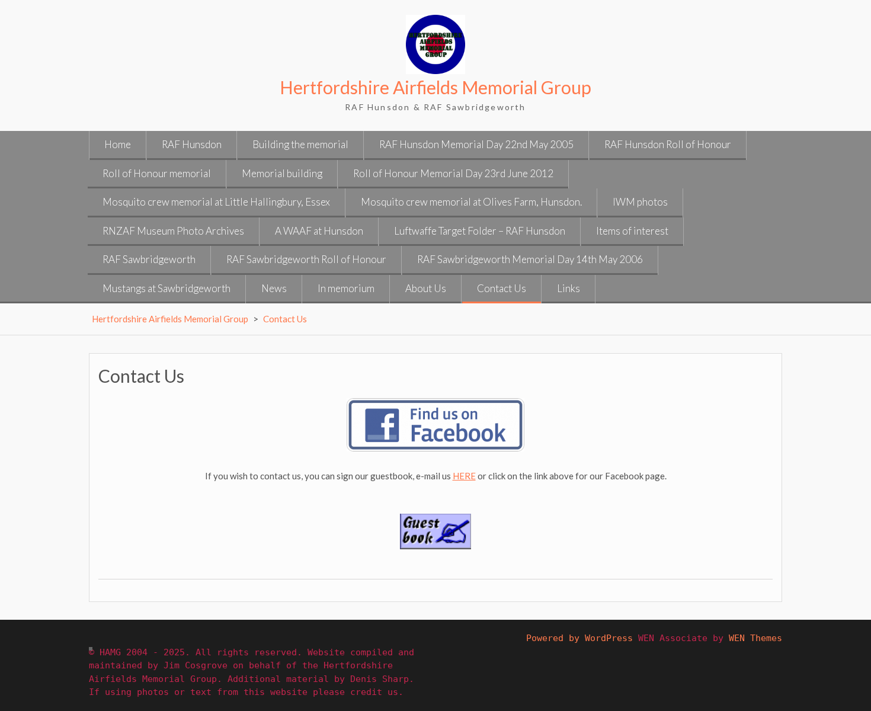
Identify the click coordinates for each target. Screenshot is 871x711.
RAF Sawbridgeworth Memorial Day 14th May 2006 (530, 259)
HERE (464, 475)
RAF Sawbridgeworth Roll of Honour (306, 259)
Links (568, 288)
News (274, 288)
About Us (425, 288)
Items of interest (632, 231)
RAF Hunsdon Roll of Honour (667, 144)
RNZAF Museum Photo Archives (173, 231)
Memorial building (282, 173)
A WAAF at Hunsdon (319, 231)
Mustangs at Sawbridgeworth (166, 288)
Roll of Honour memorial (157, 173)
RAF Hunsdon (192, 144)
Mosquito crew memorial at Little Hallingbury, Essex (216, 202)
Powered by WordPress (579, 638)
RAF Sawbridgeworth (149, 259)
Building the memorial (300, 144)
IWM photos (640, 202)
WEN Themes (755, 638)
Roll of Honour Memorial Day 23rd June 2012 (453, 173)
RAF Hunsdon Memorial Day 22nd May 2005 (476, 144)
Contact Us (501, 288)
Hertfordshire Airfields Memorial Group (435, 87)
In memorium (346, 288)
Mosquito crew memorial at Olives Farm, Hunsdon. (471, 202)
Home (117, 144)
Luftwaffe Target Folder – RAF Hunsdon (479, 231)
